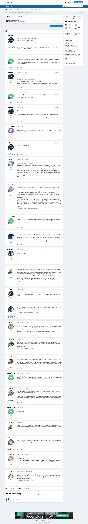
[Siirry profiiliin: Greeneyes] (11, 344)
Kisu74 (11, 388)
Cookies (55, 520)
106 (11, 299)
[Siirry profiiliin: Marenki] (11, 442)
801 (11, 277)
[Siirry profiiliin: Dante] (11, 293)
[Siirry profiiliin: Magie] (66, 25)
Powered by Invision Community (44, 522)
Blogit (22, 9)
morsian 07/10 (11, 57)
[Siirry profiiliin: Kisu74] (11, 393)
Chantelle (10, 185)
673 (11, 399)
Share (50, 20)
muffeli (79, 24)
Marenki (11, 438)
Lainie (10, 232)
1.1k (11, 448)
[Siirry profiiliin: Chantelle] (11, 189)
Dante (10, 289)
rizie (11, 471)
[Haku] (82, 6)
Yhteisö (7, 6)
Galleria (17, 9)
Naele (10, 357)
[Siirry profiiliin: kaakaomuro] (7, 21)
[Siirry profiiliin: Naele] (11, 361)
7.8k (11, 242)
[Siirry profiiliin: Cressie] (76, 28)
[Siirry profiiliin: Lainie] (11, 236)
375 (11, 259)
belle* (10, 159)
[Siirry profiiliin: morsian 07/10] (11, 61)
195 (11, 481)
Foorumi (6, 9)
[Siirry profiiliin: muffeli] (76, 25)
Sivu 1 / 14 (26, 31)
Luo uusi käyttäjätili (78, 2)
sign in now (32, 494)
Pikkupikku (11, 126)
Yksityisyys (44, 520)
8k (11, 367)
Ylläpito (31, 9)
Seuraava (19, 31)
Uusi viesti (46, 25)
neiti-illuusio (10, 454)
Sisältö (12, 6)
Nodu (10, 322)
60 (11, 136)
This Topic (77, 6)
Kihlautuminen (23, 21)
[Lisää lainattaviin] (17, 52)
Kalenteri (12, 9)
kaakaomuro (17, 20)
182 (11, 67)
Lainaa (21, 52)
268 (11, 169)
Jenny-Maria (10, 249)
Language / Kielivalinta (35, 520)
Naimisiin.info (9, 2)
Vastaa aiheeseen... (16, 499)
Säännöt (26, 9)
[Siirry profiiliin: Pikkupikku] (11, 130)
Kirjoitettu (22, 35)
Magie (69, 24)
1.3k (11, 332)
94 (11, 195)
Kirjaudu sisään (68, 2)
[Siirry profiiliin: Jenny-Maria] (11, 253)
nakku (10, 267)
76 (11, 46)
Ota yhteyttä (49, 520)
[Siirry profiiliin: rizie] (11, 475)
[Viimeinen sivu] (22, 31)
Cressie (79, 27)
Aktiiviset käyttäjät (38, 9)
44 (11, 350)
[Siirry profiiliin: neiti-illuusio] (11, 458)
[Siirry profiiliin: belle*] (11, 163)
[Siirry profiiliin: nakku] (11, 271)
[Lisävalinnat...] (61, 35)
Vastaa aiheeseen (56, 25)
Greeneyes (11, 339)
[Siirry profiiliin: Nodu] (11, 326)
